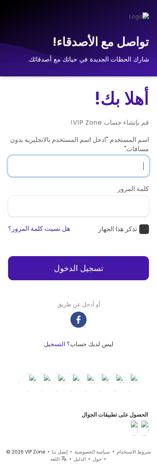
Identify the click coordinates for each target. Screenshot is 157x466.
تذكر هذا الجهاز (117, 229)
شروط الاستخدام (134, 451)
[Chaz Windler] (42, 382)
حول (97, 459)
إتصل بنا (60, 451)
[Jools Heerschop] (28, 382)
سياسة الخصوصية (92, 451)
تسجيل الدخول (78, 268)
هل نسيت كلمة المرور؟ (39, 228)
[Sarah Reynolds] (115, 382)
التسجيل (54, 344)
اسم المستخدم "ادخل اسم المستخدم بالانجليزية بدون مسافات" (79, 144)
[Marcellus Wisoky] (86, 382)
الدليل (80, 459)
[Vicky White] (129, 382)
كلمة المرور (133, 189)
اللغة (55, 459)
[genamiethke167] (100, 382)
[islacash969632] (71, 382)
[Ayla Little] (57, 382)
